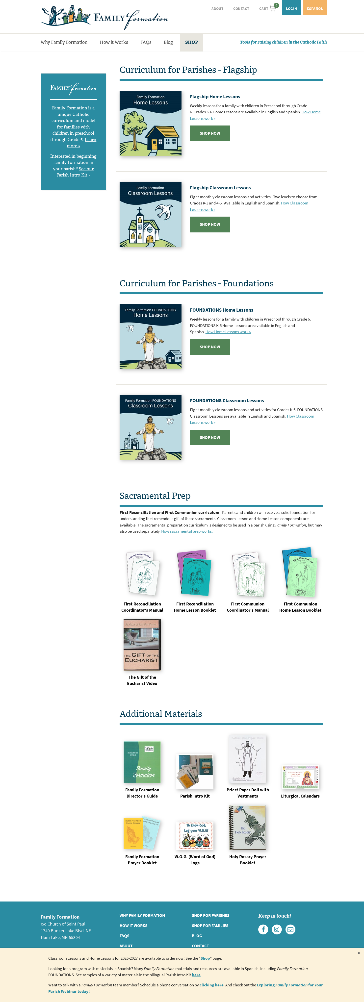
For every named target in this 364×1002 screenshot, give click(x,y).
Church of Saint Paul (66, 924)
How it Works (114, 42)
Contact (241, 8)
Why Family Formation (64, 42)
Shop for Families (210, 926)
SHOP (191, 42)
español (315, 8)
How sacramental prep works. (187, 531)
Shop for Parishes (210, 915)
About (217, 8)
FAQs (145, 42)
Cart (267, 7)
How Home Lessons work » (228, 332)
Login (291, 8)
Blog (168, 42)
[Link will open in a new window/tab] (263, 929)
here (196, 975)
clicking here (212, 985)
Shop (205, 958)
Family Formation (104, 17)
